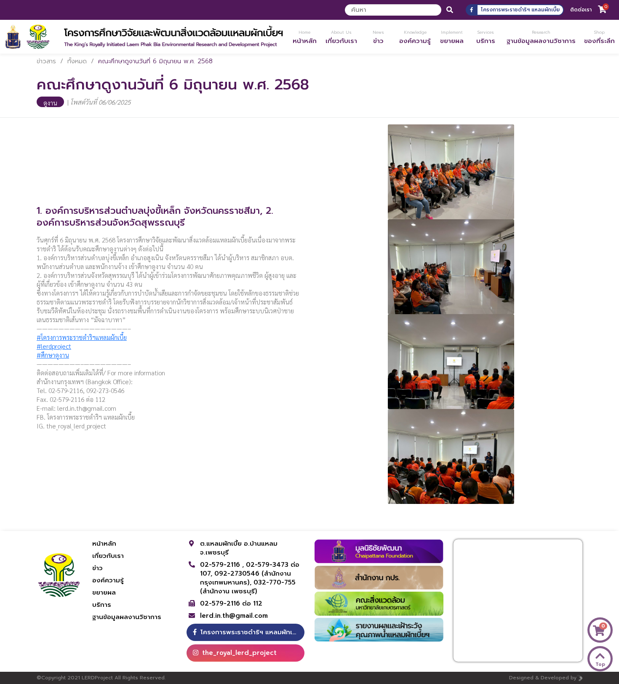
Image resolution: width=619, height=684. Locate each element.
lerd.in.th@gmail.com (234, 615)
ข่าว (97, 568)
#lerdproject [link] (54, 346)
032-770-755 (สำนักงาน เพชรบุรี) (248, 587)
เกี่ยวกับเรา (108, 555)
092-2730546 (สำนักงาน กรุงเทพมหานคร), (245, 578)
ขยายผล (104, 592)
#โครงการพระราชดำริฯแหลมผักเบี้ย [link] (82, 337)
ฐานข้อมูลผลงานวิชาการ (126, 617)
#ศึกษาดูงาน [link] (53, 355)
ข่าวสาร (46, 61)
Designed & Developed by (542, 677)
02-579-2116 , (223, 564)
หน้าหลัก (104, 543)
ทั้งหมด (77, 61)
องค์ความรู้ (108, 580)
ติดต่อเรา (581, 9)
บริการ (101, 604)
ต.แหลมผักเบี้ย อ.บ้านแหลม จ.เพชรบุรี (238, 548)
